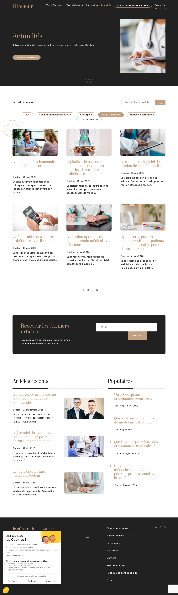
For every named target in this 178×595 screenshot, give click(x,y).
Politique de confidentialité (122, 572)
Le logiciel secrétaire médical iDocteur (29, 473)
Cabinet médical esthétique (55, 114)
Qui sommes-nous (117, 528)
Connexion (160, 5)
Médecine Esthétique (142, 114)
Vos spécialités (74, 5)
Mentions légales (116, 565)
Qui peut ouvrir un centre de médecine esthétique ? (134, 420)
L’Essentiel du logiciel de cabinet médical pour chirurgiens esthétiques (32, 437)
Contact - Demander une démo (133, 5)
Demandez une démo (26, 57)
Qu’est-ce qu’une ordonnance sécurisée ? (133, 396)
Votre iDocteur (54, 5)
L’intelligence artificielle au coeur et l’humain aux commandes (34, 398)
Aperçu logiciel (115, 535)
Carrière (111, 557)
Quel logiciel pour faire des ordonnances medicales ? (136, 444)
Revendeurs (113, 543)
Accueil (17, 102)
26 (97, 289)
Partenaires (92, 5)
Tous (27, 114)
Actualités (106, 5)
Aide (109, 580)
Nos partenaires (89, 119)
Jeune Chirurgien (110, 114)
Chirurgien (86, 114)
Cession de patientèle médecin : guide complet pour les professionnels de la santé (135, 472)
